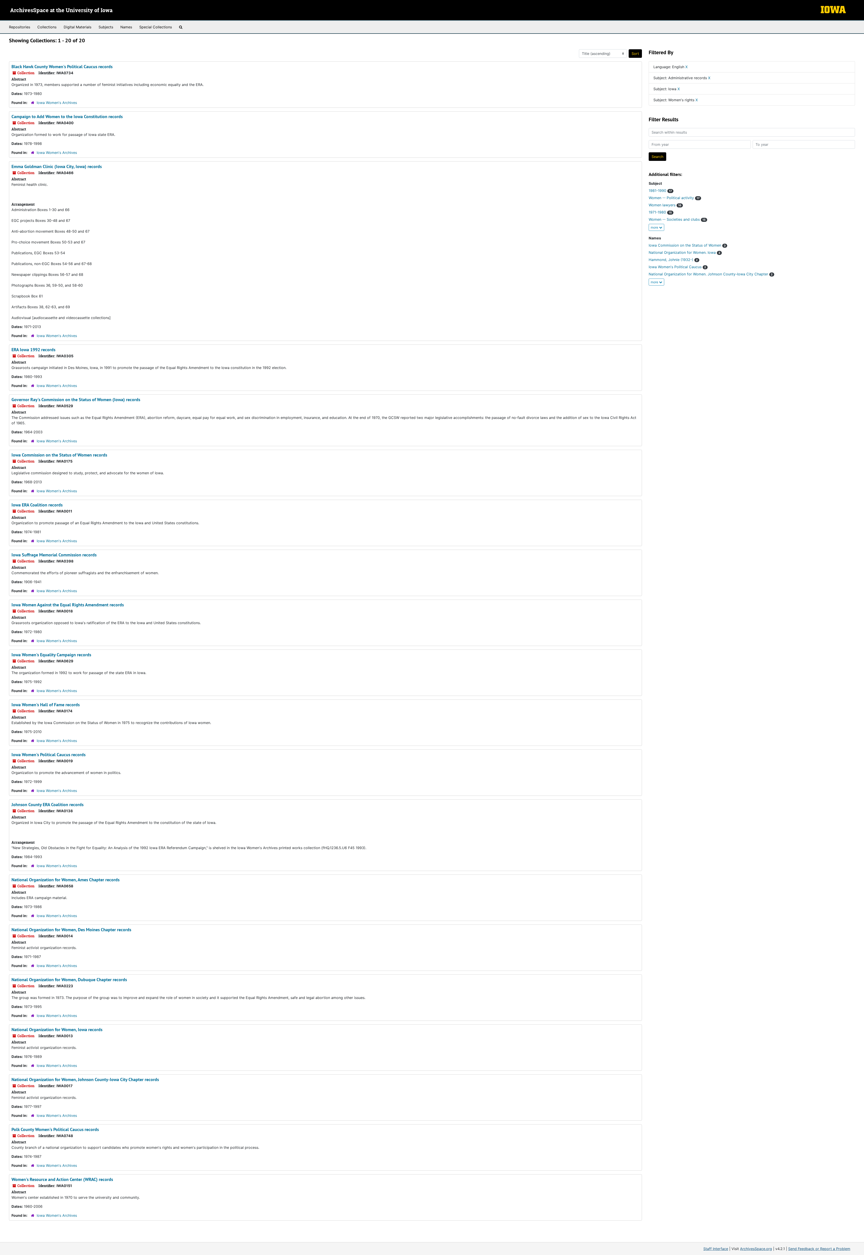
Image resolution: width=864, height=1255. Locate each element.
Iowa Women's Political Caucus (677, 267)
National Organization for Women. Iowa (684, 252)
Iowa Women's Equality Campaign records (51, 655)
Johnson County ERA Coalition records (47, 804)
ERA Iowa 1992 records (33, 350)
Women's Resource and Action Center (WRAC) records (62, 1179)
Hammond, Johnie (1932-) (673, 259)
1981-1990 (660, 190)
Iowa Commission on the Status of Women (687, 245)
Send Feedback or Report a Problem (819, 1248)
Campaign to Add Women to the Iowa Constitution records (67, 116)
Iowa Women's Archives (57, 102)
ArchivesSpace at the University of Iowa (61, 10)
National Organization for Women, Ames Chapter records (65, 880)
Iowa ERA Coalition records (37, 505)
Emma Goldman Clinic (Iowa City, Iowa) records (56, 166)
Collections (46, 27)
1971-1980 (660, 212)
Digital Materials (77, 27)
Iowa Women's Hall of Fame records (45, 705)
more (655, 227)
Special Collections (155, 27)
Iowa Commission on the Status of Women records (59, 455)
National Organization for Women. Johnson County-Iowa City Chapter (711, 274)
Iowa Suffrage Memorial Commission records (54, 555)
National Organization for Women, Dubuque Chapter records (69, 980)
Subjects (106, 27)
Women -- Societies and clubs (677, 219)
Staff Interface (715, 1248)
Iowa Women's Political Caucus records (48, 755)
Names (126, 27)
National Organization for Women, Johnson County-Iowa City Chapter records (85, 1079)
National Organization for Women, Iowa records (56, 1029)
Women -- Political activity (674, 198)
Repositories (19, 27)
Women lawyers (665, 205)
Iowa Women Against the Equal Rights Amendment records (67, 605)
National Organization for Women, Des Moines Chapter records (71, 930)
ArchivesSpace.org (756, 1248)
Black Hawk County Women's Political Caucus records (61, 67)
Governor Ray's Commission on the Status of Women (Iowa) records (75, 400)
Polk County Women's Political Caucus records (55, 1129)
